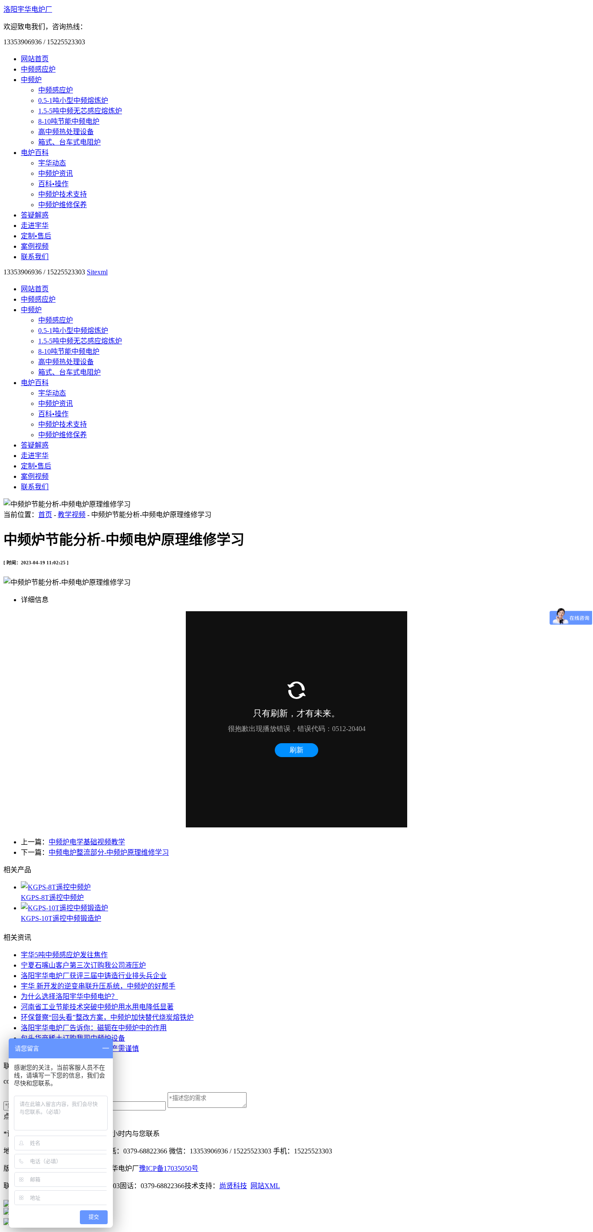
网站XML (265, 1185)
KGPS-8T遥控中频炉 (52, 897)
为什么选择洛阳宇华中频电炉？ (69, 996)
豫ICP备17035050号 (168, 1168)
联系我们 (35, 256)
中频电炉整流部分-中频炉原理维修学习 (109, 852)
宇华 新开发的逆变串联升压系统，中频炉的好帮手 (98, 986)
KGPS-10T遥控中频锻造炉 (61, 918)
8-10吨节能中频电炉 (68, 121)
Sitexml (97, 272)
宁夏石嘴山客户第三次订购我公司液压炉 (83, 965)
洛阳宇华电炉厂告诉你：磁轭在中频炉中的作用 (94, 1027)
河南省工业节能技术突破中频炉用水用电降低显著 (97, 1007)
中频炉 (31, 79)
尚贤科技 (233, 1185)
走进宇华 (35, 225)
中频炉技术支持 (62, 194)
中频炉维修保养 (62, 204)
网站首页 (35, 59)
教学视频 (72, 514)
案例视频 (35, 246)
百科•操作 (53, 184)
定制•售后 (36, 236)
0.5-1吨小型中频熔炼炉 (73, 100)
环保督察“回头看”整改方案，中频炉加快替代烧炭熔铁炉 (107, 1017)
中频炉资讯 (55, 173)
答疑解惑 (35, 215)
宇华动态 (52, 163)
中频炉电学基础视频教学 (87, 842)
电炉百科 (35, 152)
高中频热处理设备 (66, 131)
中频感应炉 (38, 69)
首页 (45, 514)
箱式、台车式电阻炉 (69, 142)
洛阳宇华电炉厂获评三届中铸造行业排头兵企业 (94, 975)
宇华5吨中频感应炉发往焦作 (64, 955)
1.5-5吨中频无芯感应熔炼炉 (80, 111)
